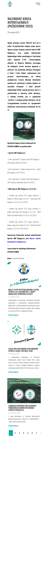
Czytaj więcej (13, 315)
